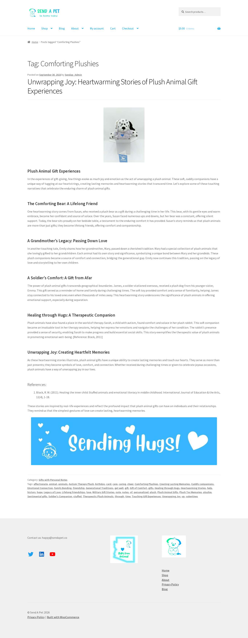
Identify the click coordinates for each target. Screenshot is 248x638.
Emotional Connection (40, 488)
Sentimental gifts (37, 496)
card (108, 484)
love (88, 492)
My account (97, 28)
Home (31, 28)
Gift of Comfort (138, 488)
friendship (79, 488)
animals (63, 484)
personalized (141, 492)
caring (122, 484)
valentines (192, 496)
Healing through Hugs (167, 488)
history (31, 492)
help (209, 488)
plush (153, 492)
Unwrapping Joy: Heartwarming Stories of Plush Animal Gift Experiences (112, 86)
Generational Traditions (99, 488)
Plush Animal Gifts (167, 492)
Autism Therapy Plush (81, 484)
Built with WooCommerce (63, 617)
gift (127, 488)
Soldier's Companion (60, 496)
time (128, 496)
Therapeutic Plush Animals (98, 496)
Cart (113, 28)
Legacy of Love (52, 492)
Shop (44, 28)
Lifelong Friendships (73, 492)
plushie (207, 492)
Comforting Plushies (146, 484)
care (115, 484)
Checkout (128, 28)
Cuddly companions (202, 484)
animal (53, 484)
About (75, 28)
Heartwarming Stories (193, 488)
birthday (100, 484)
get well (119, 488)
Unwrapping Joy (171, 496)
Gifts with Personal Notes (53, 479)
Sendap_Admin (73, 74)
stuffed (77, 496)
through (119, 496)
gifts (150, 488)
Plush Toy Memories (190, 492)
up (183, 496)
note (118, 492)
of (131, 492)
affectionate (41, 484)
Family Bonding (63, 488)
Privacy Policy (170, 584)
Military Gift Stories (103, 492)
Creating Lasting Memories (174, 484)
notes (125, 492)
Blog (62, 28)
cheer (130, 484)
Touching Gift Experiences (146, 496)
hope (39, 492)
